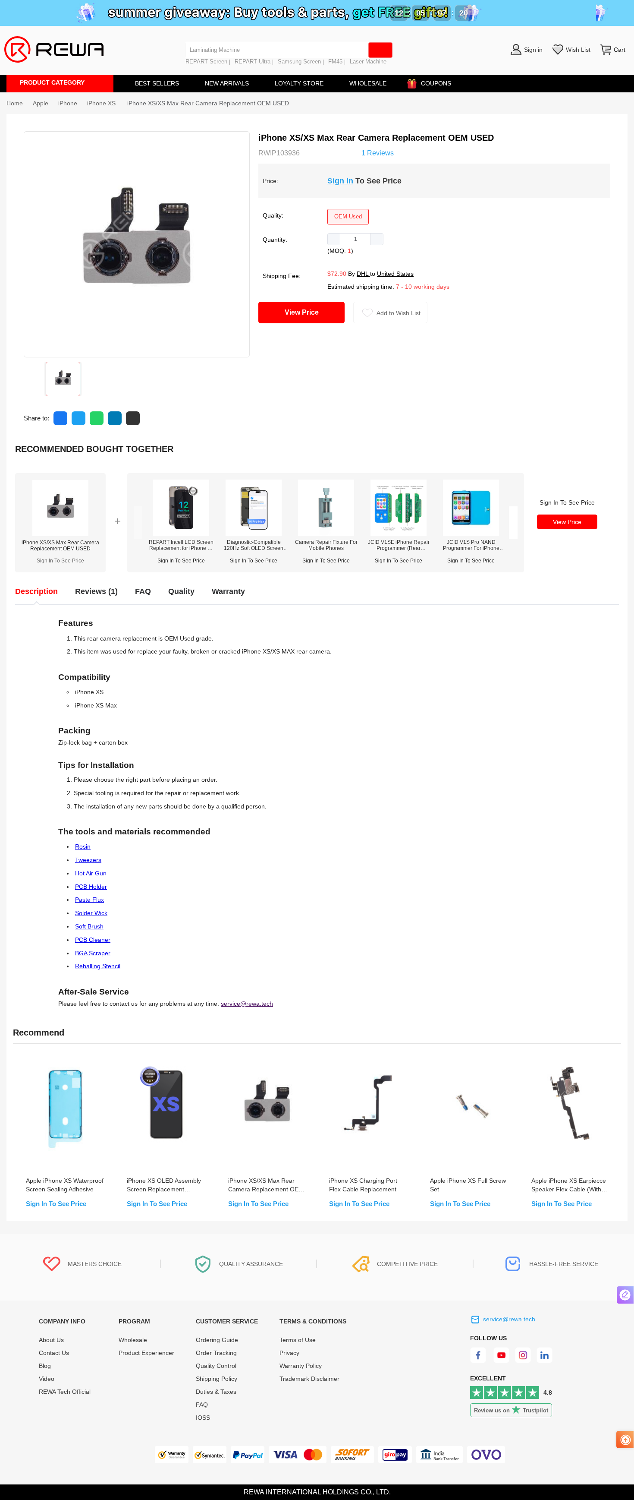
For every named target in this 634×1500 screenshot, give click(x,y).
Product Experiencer (146, 1352)
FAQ (202, 1404)
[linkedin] (545, 1361)
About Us (51, 1339)
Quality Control (216, 1365)
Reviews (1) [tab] (96, 591)
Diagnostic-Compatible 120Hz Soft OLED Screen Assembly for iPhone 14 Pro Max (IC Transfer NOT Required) (253, 545)
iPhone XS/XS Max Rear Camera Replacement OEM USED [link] (208, 103)
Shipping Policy (216, 1378)
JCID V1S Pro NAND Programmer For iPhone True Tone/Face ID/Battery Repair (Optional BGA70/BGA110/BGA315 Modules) (471, 545)
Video (46, 1378)
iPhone (67, 103)
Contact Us (54, 1352)
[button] (334, 239)
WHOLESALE (367, 83)
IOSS (203, 1417)
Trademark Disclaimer (309, 1378)
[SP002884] (326, 533)
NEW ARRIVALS (227, 83)
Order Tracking (216, 1352)
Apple (40, 103)
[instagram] (523, 1361)
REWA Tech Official (65, 1391)
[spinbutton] (355, 239)
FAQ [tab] (143, 591)
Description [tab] (36, 591)
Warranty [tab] (228, 591)
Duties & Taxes (216, 1391)
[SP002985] (181, 533)
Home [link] (14, 103)
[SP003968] (254, 533)
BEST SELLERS (157, 83)
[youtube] (501, 1361)
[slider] (330, 152)
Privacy (289, 1352)
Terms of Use (297, 1339)
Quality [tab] (181, 591)
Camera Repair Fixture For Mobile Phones (326, 545)
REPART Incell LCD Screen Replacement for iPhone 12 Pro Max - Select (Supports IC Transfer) (181, 545)
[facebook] (479, 1361)
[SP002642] (471, 533)
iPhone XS (102, 103)
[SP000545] (398, 533)
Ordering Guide (217, 1339)
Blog (45, 1365)
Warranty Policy (300, 1365)
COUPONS (436, 83)
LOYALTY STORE (299, 83)
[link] (40, 103)
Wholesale (133, 1339)
